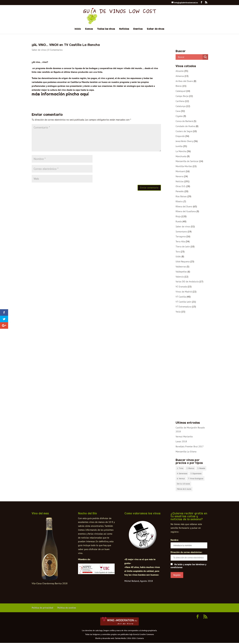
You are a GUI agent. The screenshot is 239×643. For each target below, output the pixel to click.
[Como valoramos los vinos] (142, 545)
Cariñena (180, 101)
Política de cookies (66, 607)
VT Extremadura (183, 306)
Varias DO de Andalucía (187, 281)
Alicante (180, 71)
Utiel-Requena (183, 261)
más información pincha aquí (60, 94)
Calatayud (181, 91)
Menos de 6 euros (184, 489)
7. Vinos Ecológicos (195, 478)
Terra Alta (180, 241)
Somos (89, 29)
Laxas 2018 (181, 441)
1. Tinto (180, 468)
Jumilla (179, 146)
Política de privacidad (42, 607)
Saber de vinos (155, 29)
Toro (178, 251)
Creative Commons (146, 634)
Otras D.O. (181, 186)
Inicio (78, 29)
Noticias (124, 29)
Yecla (178, 311)
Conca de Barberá (184, 121)
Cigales (179, 116)
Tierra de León (183, 246)
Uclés (178, 256)
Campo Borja (182, 96)
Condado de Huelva (185, 126)
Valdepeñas (181, 271)
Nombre (174, 539)
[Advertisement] (191, 367)
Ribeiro (179, 201)
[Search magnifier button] (205, 57)
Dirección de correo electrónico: (186, 552)
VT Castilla (181, 296)
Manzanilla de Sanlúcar (187, 161)
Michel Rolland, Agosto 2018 (138, 580)
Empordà (180, 136)
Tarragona (181, 236)
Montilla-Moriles (184, 166)
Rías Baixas (181, 196)
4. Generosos (182, 473)
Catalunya (181, 106)
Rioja (178, 216)
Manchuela (181, 156)
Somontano (181, 231)
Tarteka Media (120, 638)
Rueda (179, 221)
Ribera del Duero (184, 206)
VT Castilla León (183, 301)
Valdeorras (181, 266)
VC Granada (181, 286)
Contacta (140, 638)
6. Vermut (181, 478)
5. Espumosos (196, 473)
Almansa (180, 76)
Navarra (179, 176)
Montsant (180, 171)
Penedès (180, 191)
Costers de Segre (184, 131)
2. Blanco (190, 468)
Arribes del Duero (184, 81)
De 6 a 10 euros (183, 483)
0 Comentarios (55, 49)
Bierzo (179, 86)
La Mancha (181, 151)
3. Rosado (201, 468)
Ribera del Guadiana (186, 211)
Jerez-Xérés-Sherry (184, 141)
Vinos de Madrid (184, 291)
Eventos (138, 29)
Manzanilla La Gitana (186, 451)
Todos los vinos (106, 29)
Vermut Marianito (184, 436)
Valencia (180, 276)
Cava (178, 111)
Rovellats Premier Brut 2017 (190, 446)
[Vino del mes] (49, 549)
